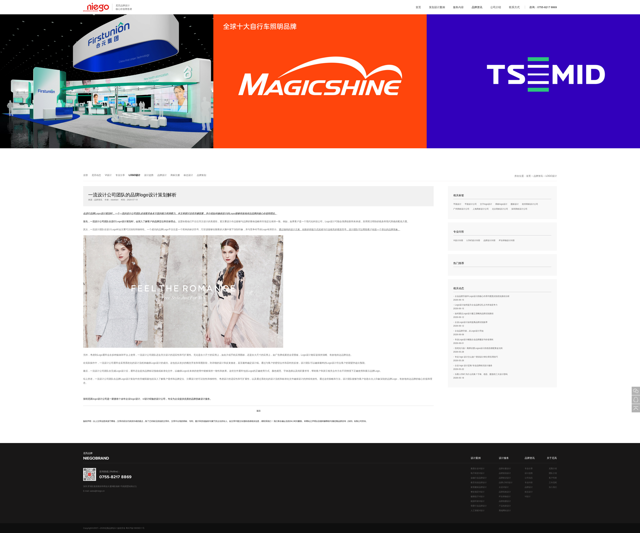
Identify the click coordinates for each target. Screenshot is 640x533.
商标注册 (175, 175)
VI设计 (108, 175)
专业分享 (120, 175)
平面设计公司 (471, 203)
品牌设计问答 (490, 240)
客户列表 (553, 477)
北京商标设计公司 (500, 208)
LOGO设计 (134, 175)
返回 (258, 410)
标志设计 (188, 175)
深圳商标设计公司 (519, 208)
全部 (85, 175)
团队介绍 (553, 473)
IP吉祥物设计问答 (507, 240)
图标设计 (515, 203)
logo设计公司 (99, 398)
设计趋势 (149, 175)
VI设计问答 (458, 240)
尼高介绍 (553, 468)
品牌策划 (201, 175)
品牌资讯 (538, 175)
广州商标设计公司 (461, 208)
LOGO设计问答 (473, 240)
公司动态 (529, 477)
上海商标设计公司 (481, 208)
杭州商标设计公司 (530, 203)
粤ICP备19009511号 (135, 528)
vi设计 (145, 398)
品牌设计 (162, 175)
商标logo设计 (501, 203)
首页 (528, 175)
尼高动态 (96, 175)
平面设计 (457, 203)
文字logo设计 (486, 203)
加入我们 (553, 487)
